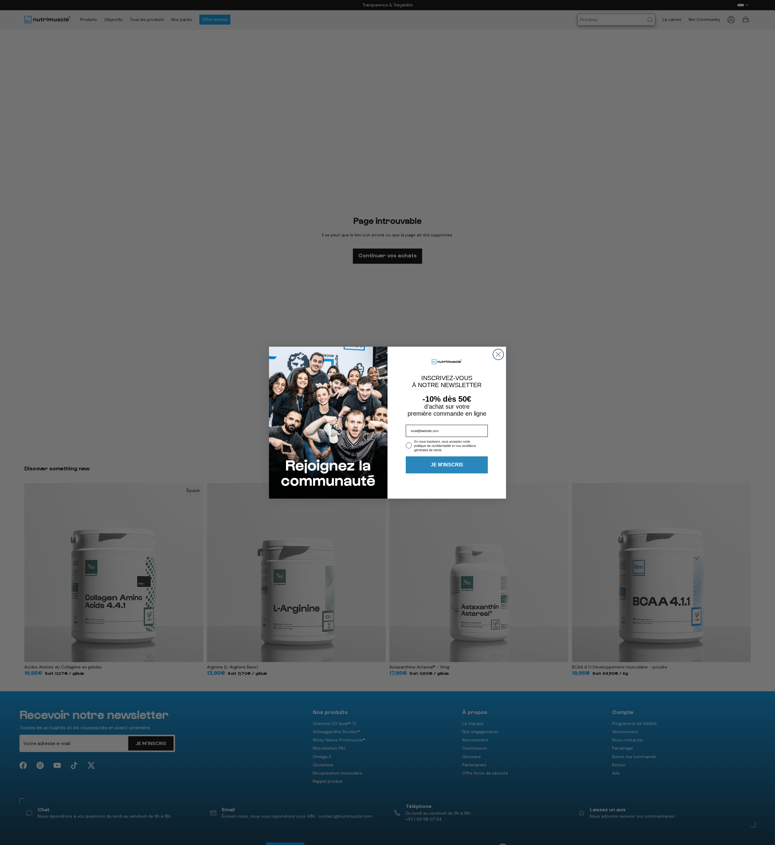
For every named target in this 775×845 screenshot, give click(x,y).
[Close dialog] (498, 354)
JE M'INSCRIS (447, 464)
